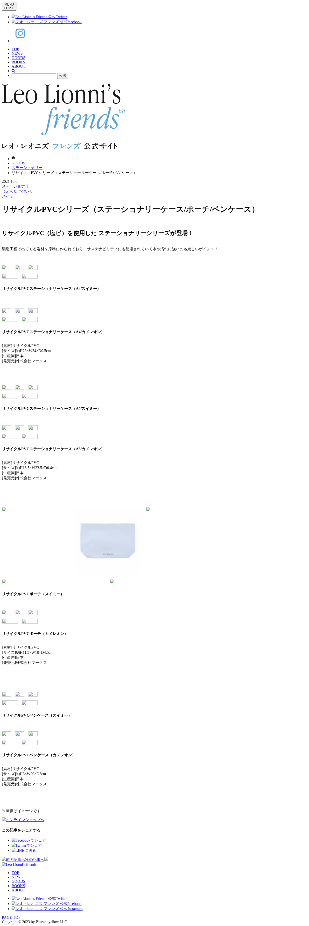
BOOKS (18, 62)
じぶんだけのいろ (17, 191)
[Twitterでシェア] (27, 845)
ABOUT (18, 66)
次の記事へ (34, 860)
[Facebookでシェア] (29, 840)
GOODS (18, 58)
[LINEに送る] (24, 850)
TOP (15, 49)
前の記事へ (15, 860)
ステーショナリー (27, 168)
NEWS (17, 53)
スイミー (9, 196)
